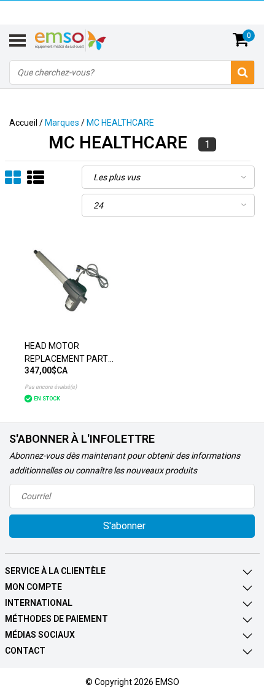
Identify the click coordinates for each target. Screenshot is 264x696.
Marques (62, 123)
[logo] (85, 40)
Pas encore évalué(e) (51, 387)
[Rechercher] (242, 72)
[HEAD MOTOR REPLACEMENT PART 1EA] (70, 281)
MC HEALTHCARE (120, 123)
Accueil (23, 123)
